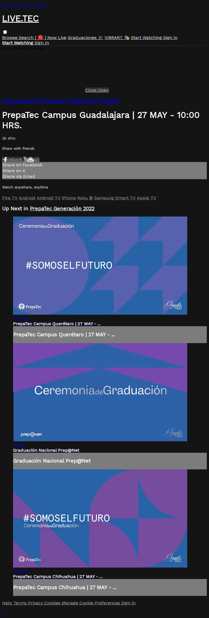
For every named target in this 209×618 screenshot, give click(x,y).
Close (91, 90)
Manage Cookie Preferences (91, 602)
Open (103, 90)
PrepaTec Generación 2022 (62, 209)
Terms (20, 602)
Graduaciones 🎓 (85, 37)
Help (7, 602)
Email (33, 159)
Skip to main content (24, 4)
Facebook (12, 159)
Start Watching (147, 37)
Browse (10, 37)
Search (27, 37)
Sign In (42, 42)
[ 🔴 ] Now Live (50, 37)
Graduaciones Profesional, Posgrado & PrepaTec (61, 101)
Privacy (36, 602)
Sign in (170, 37)
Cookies (53, 602)
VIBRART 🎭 (117, 37)
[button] (5, 32)
